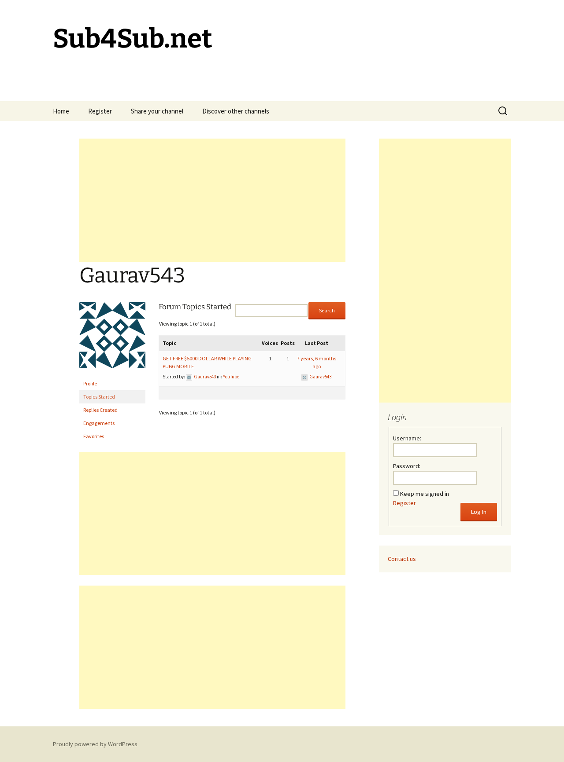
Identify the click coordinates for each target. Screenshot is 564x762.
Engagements (99, 423)
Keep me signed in (424, 494)
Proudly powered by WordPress (95, 744)
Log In (478, 512)
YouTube (231, 377)
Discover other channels (235, 111)
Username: (407, 438)
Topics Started (99, 396)
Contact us (402, 559)
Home (61, 111)
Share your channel (157, 111)
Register (100, 111)
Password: (406, 466)
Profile (90, 383)
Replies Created (100, 410)
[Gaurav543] (112, 339)
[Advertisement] (212, 200)
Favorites (93, 436)
